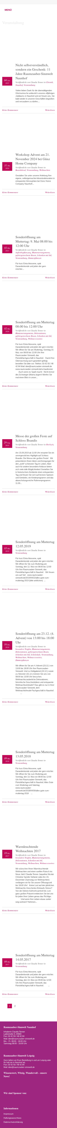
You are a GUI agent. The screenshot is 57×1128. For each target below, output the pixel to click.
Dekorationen (40, 333)
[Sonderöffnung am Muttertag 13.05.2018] (28, 729)
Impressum (9, 1114)
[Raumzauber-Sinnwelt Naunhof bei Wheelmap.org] (15, 1048)
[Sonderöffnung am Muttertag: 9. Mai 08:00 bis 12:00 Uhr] (28, 217)
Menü (8, 10)
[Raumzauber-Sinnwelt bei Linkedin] (34, 1081)
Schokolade (35, 654)
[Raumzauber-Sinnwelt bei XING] (28, 1081)
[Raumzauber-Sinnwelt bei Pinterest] (25, 2)
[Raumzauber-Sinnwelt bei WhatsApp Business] (39, 2)
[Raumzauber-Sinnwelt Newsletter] (6, 1081)
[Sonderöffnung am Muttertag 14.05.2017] (28, 935)
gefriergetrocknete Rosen (26, 255)
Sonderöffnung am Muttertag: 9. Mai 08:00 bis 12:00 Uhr (34, 241)
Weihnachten (44, 170)
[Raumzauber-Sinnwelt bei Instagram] (21, 2)
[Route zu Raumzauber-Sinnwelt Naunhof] (5, 1048)
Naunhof (19, 85)
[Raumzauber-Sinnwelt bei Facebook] (16, 2)
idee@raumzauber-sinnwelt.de (21, 1039)
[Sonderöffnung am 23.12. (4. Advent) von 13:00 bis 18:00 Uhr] (28, 614)
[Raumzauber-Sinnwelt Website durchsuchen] (43, 2)
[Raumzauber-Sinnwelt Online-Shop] (6, 1085)
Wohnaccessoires (35, 338)
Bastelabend (21, 170)
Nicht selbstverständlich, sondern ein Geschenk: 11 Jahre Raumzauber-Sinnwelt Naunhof (34, 71)
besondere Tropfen (23, 649)
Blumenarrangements (41, 252)
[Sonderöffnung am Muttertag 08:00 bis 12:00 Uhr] (28, 302)
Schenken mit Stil (44, 255)
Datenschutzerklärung (13, 1122)
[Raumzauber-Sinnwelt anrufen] (12, 2)
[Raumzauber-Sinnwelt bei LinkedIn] (34, 2)
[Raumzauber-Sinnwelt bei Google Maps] (45, 1081)
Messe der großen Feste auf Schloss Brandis (34, 438)
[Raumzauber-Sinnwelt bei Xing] (30, 2)
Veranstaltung (29, 85)
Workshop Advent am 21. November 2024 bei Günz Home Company (33, 158)
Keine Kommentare (10, 110)
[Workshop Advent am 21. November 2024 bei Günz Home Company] (28, 135)
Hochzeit (49, 444)
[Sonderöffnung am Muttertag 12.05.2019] (28, 519)
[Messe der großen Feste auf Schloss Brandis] (28, 413)
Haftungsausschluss (12, 1118)
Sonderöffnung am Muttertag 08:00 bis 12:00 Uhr (35, 324)
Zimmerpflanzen (34, 258)
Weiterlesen (50, 110)
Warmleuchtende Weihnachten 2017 (28, 848)
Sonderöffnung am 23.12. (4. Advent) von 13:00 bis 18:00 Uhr (35, 637)
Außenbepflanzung (23, 252)
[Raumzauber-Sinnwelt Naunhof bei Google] (10, 1048)
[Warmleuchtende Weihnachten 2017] (28, 827)
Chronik (49, 82)
